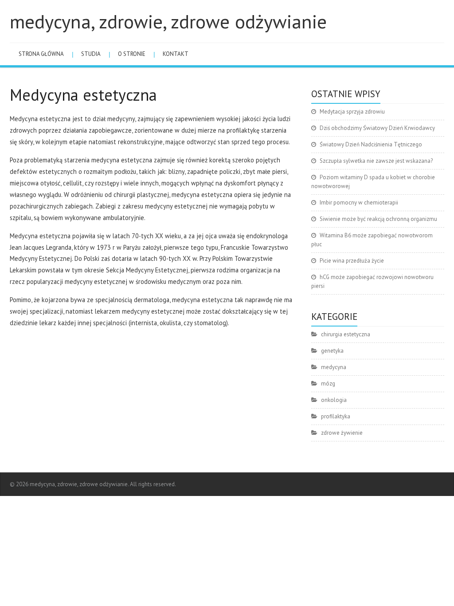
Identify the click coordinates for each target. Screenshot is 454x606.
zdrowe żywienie (342, 433)
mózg (328, 383)
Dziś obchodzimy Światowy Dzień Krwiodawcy (377, 128)
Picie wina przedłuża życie (352, 260)
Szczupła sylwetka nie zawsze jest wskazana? (376, 161)
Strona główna (41, 54)
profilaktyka (335, 416)
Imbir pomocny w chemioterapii (359, 202)
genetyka (332, 350)
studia (91, 54)
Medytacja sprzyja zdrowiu (352, 111)
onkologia (334, 400)
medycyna (333, 367)
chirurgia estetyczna (345, 334)
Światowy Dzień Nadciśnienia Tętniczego (371, 144)
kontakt (175, 54)
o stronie (131, 54)
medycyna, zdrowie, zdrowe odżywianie (168, 21)
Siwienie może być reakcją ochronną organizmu (378, 219)
